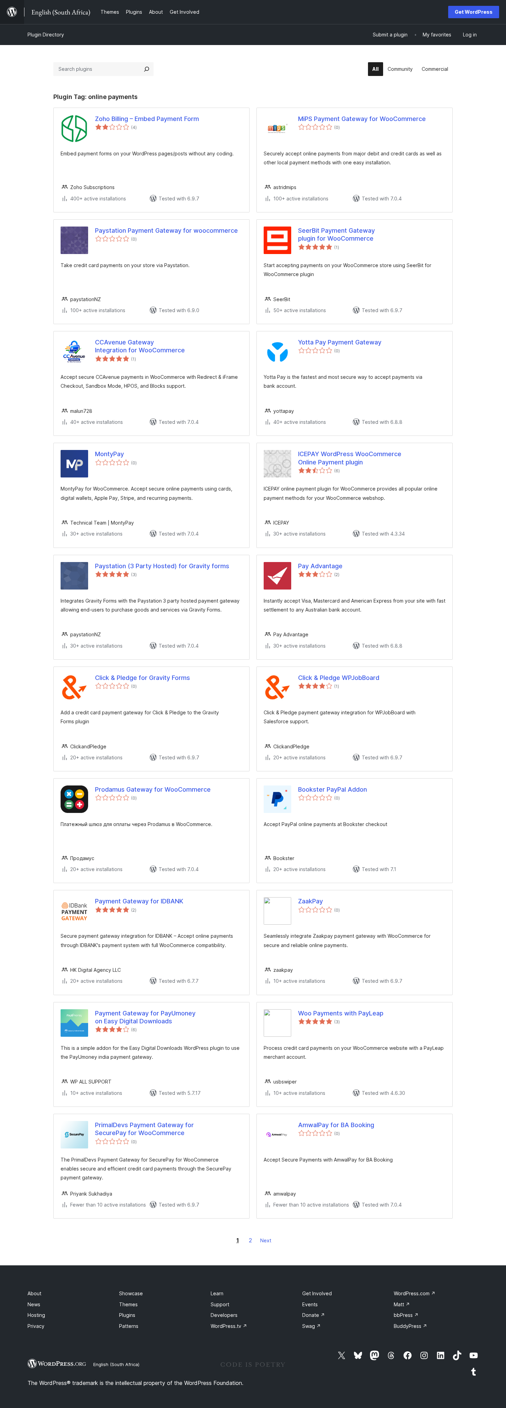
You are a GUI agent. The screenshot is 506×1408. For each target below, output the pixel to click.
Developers (224, 1315)
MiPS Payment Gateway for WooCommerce (362, 118)
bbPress (406, 1315)
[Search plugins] (147, 69)
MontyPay (109, 454)
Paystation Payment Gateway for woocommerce (166, 230)
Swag (311, 1326)
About (34, 1293)
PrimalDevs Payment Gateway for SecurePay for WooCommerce (144, 1128)
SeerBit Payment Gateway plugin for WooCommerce (336, 234)
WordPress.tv (229, 1326)
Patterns (128, 1326)
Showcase (131, 1293)
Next (265, 1240)
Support (220, 1304)
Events (310, 1304)
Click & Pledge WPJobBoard (338, 677)
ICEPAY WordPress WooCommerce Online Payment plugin (349, 457)
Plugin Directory (46, 34)
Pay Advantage (320, 566)
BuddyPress (410, 1326)
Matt (402, 1304)
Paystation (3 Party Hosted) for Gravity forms (162, 566)
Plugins (127, 1315)
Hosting (36, 1315)
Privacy (36, 1326)
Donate (313, 1315)
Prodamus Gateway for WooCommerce (153, 789)
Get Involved (317, 1293)
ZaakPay (310, 901)
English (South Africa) (116, 1364)
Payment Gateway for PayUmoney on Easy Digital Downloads (145, 1017)
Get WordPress (474, 12)
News (34, 1304)
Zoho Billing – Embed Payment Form (147, 118)
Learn (217, 1293)
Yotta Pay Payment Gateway (339, 342)
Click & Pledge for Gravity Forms (142, 677)
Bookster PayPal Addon (332, 789)
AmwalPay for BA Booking (336, 1125)
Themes (128, 1304)
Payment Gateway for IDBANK (139, 901)
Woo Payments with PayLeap (340, 1013)
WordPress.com (414, 1293)
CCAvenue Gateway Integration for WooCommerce (140, 346)
